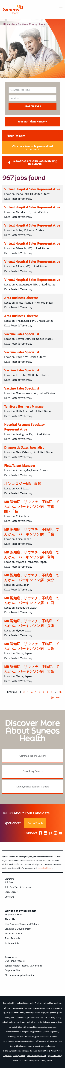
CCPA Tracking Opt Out (36, 1055)
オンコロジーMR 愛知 (22, 483)
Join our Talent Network (32, 121)
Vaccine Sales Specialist (21, 334)
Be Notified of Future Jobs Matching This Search (35, 162)
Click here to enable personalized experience (32, 148)
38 (60, 692)
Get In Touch (35, 823)
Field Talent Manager (19, 465)
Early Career (11, 892)
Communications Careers (32, 755)
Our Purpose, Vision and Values (21, 924)
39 (52, 697)
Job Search (10, 882)
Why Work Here (13, 914)
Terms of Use (43, 1051)
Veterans (9, 896)
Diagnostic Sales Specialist (24, 447)
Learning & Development (18, 929)
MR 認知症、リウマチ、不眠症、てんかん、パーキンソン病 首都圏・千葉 (31, 506)
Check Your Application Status (21, 975)
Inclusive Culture (14, 933)
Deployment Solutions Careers (32, 786)
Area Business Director (21, 298)
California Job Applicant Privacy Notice (36, 1060)
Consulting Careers (32, 771)
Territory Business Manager (24, 406)
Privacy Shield (19, 1055)
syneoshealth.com (45, 868)
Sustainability (12, 943)
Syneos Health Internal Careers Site (23, 965)
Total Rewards (12, 938)
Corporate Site (12, 970)
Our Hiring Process (14, 961)
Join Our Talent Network (18, 887)
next (59, 697)
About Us (10, 919)
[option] (32, 48)
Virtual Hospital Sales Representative (32, 189)
